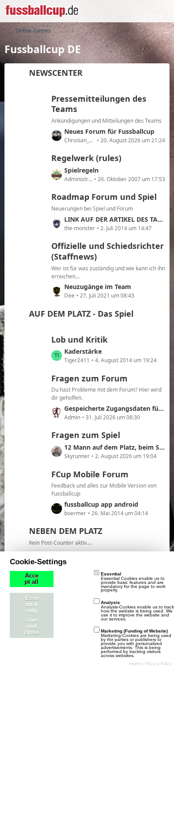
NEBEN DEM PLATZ (65, 530)
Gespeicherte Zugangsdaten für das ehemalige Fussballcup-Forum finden (114, 408)
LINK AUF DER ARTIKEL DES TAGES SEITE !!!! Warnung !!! (114, 219)
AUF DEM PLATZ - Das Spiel (81, 313)
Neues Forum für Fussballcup (109, 131)
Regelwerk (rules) (86, 158)
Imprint (135, 664)
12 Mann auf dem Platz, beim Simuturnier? (114, 447)
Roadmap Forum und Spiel (104, 196)
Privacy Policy (158, 664)
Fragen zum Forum (89, 378)
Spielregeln (81, 170)
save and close (31, 626)
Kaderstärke (83, 351)
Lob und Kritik (79, 339)
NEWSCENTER (56, 72)
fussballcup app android (101, 504)
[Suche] (118, 11)
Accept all (31, 579)
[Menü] (162, 11)
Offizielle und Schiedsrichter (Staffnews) (107, 251)
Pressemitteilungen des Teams (98, 104)
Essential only (31, 604)
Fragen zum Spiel (85, 435)
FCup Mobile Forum (89, 474)
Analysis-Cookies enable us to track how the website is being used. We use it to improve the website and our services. (137, 610)
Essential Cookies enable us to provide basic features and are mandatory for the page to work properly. (133, 581)
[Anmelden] (140, 11)
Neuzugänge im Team (97, 286)
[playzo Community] (42, 11)
